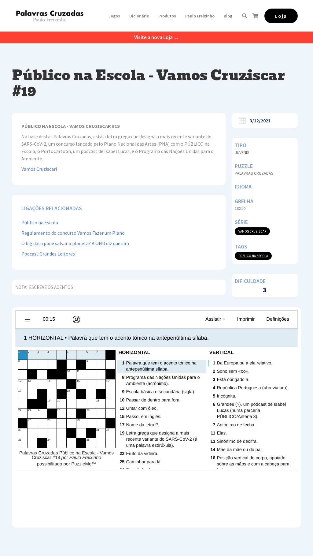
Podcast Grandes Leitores (48, 254)
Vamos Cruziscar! (39, 169)
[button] (114, 16)
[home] (49, 15)
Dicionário (139, 16)
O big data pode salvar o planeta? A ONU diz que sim (75, 243)
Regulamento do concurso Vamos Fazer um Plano (73, 233)
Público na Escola (39, 222)
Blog (228, 16)
